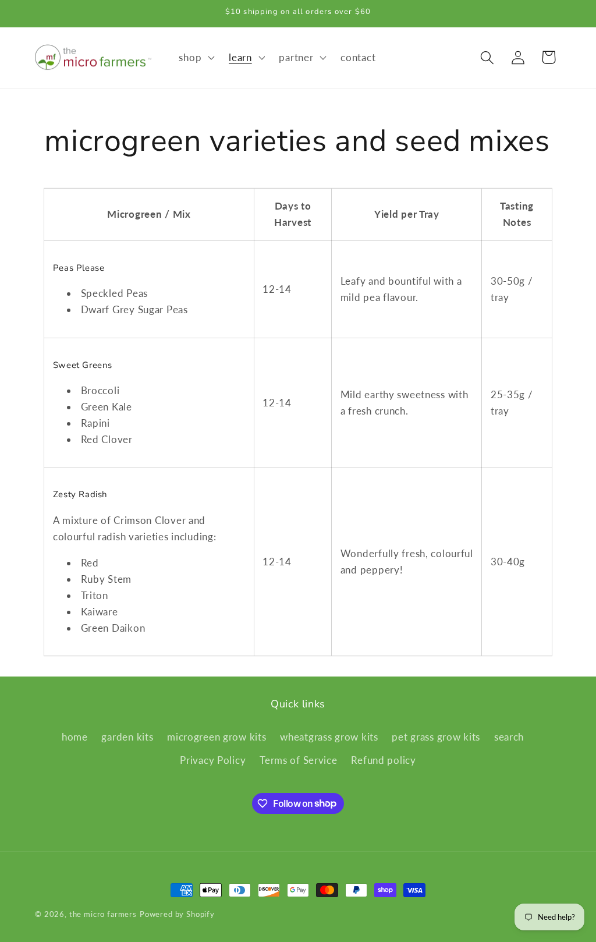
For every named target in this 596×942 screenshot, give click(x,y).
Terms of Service (299, 760)
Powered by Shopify (177, 914)
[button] (196, 57)
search (509, 737)
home (75, 737)
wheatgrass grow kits (329, 737)
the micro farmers (103, 914)
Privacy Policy (213, 760)
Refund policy (383, 760)
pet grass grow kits (436, 737)
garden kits (127, 737)
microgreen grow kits (216, 737)
